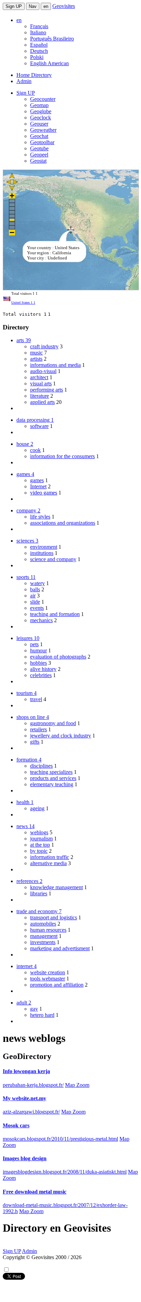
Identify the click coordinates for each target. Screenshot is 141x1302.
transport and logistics (53, 917)
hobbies (38, 663)
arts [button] (23, 340)
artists (36, 359)
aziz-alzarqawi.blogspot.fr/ (31, 1112)
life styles (40, 517)
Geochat (39, 136)
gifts (34, 742)
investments (42, 942)
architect (39, 377)
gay (34, 1009)
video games (43, 493)
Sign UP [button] (25, 93)
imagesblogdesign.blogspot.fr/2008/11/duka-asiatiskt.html (65, 1172)
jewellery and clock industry (60, 736)
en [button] (19, 20)
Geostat (38, 161)
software (39, 426)
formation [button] (28, 760)
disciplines (41, 766)
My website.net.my (24, 1098)
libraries (38, 893)
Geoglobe (40, 111)
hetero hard (42, 1015)
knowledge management (56, 887)
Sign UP (13, 6)
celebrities (41, 675)
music (36, 353)
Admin (23, 81)
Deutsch (39, 51)
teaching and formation (55, 614)
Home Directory (34, 75)
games (37, 480)
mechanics (41, 620)
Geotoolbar (42, 142)
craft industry (44, 346)
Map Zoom (77, 1085)
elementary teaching (51, 784)
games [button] (25, 474)
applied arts (42, 402)
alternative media (48, 863)
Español (39, 45)
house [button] (24, 444)
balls (35, 589)
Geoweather (43, 130)
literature (39, 396)
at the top (40, 845)
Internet (38, 486)
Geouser (39, 124)
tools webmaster (47, 978)
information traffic (49, 857)
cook (35, 450)
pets (34, 644)
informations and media (55, 365)
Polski (36, 57)
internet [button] (26, 966)
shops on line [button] (32, 717)
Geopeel (39, 155)
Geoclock (40, 117)
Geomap (39, 105)
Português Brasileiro (52, 39)
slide (35, 602)
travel (36, 699)
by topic (39, 851)
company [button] (28, 510)
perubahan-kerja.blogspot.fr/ (33, 1085)
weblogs (39, 832)
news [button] (25, 826)
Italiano (38, 32)
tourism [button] (26, 693)
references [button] (29, 881)
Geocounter (42, 99)
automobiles (43, 924)
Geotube (39, 148)
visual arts (41, 383)
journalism (41, 838)
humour (38, 650)
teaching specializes (51, 772)
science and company (53, 559)
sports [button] (26, 577)
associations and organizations (62, 523)
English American (49, 63)
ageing (37, 808)
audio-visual (43, 371)
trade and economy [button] (39, 911)
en (45, 6)
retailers (38, 729)
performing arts (46, 390)
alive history (43, 669)
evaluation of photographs (58, 657)
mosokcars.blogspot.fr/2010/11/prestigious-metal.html (60, 1139)
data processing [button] (35, 420)
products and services (53, 778)
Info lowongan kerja (26, 1071)
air (33, 595)
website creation (47, 972)
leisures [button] (27, 638)
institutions (41, 553)
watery (37, 583)
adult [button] (23, 1002)
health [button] (25, 802)
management (43, 936)
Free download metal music (34, 1192)
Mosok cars (16, 1125)
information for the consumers (62, 456)
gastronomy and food (53, 723)
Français (39, 26)
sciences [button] (27, 541)
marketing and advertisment (60, 948)
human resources (48, 930)
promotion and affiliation (57, 985)
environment (43, 547)
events (37, 608)
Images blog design (25, 1158)
